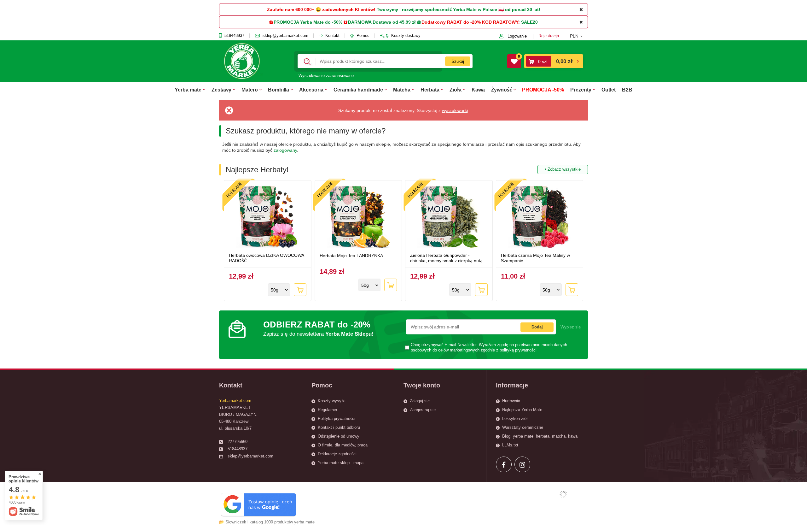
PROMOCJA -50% (543, 89)
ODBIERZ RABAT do (318, 328)
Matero (249, 89)
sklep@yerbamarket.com (285, 35)
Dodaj (537, 327)
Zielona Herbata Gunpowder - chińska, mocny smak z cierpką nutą (446, 258)
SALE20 (529, 22)
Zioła (456, 89)
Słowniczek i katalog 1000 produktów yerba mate (270, 522)
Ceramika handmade (358, 89)
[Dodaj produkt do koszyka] (300, 289)
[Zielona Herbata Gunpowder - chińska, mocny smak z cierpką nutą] (449, 217)
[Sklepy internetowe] (563, 494)
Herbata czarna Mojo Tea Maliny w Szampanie (535, 258)
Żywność (501, 89)
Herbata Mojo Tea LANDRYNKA (351, 255)
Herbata (430, 89)
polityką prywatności (518, 350)
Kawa (478, 89)
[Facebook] (504, 464)
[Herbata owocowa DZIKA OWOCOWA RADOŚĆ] (267, 217)
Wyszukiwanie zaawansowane (326, 75)
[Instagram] (522, 464)
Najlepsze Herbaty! (403, 169)
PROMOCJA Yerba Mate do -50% (308, 22)
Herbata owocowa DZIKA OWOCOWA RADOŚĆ (266, 258)
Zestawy (221, 89)
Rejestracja (548, 35)
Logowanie (517, 36)
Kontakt (332, 35)
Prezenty (580, 89)
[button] (579, 36)
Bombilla (278, 89)
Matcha (401, 89)
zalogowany (285, 150)
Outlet (608, 89)
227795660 (237, 441)
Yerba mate (188, 89)
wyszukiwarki (455, 110)
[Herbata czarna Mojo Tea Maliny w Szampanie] (539, 217)
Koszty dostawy (406, 35)
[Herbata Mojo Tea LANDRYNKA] (358, 217)
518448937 (234, 35)
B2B (627, 89)
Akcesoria (311, 89)
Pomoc (363, 35)
